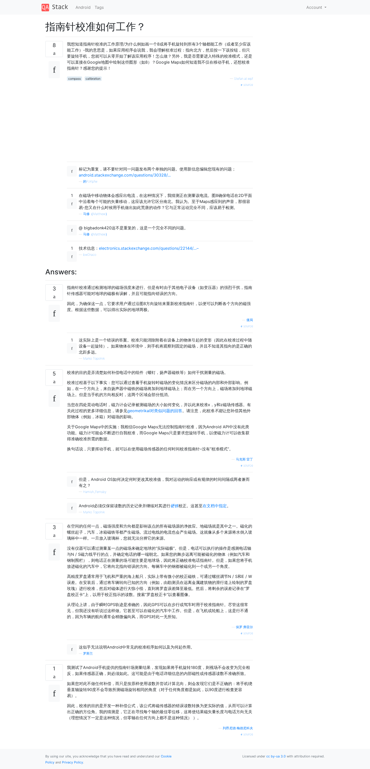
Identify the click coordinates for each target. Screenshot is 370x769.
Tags (99, 7)
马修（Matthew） (96, 214)
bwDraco (89, 255)
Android (83, 7)
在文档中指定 (215, 505)
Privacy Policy (72, 762)
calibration (93, 78)
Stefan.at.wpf (243, 78)
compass (74, 78)
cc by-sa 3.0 (276, 756)
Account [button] (314, 7)
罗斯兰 (88, 653)
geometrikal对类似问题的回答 (154, 410)
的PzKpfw (90, 181)
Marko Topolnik (94, 358)
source (247, 85)
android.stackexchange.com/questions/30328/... (125, 175)
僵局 (249, 320)
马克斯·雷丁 (244, 459)
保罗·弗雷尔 (244, 627)
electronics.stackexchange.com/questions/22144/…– (149, 248)
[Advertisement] (160, 122)
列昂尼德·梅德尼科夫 (238, 728)
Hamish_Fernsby (94, 492)
